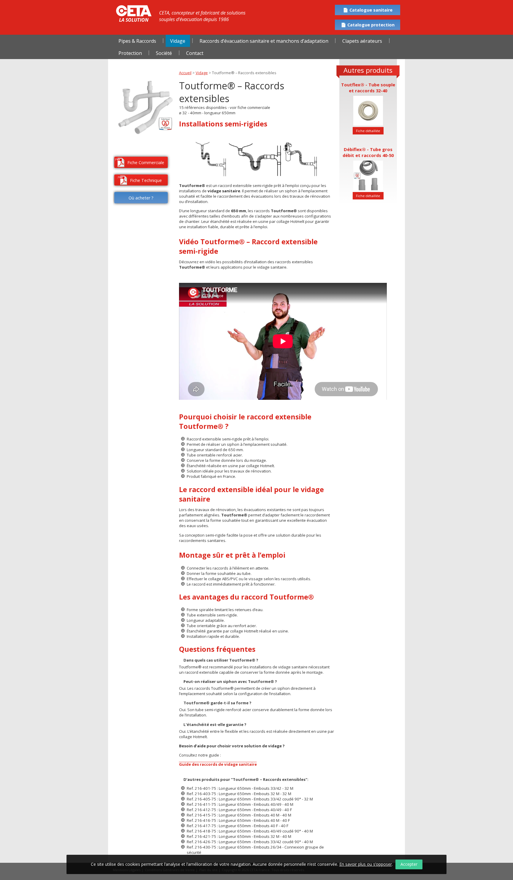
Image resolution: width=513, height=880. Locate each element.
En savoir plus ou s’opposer (365, 864)
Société (164, 53)
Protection (130, 53)
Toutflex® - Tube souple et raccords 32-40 (368, 87)
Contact (194, 53)
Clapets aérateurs (362, 41)
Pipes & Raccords (137, 41)
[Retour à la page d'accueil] (133, 11)
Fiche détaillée (368, 131)
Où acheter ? (141, 198)
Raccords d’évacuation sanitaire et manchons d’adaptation (264, 41)
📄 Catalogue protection (368, 25)
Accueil (185, 72)
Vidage (177, 41)
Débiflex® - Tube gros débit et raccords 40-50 (368, 152)
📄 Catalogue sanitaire (367, 10)
